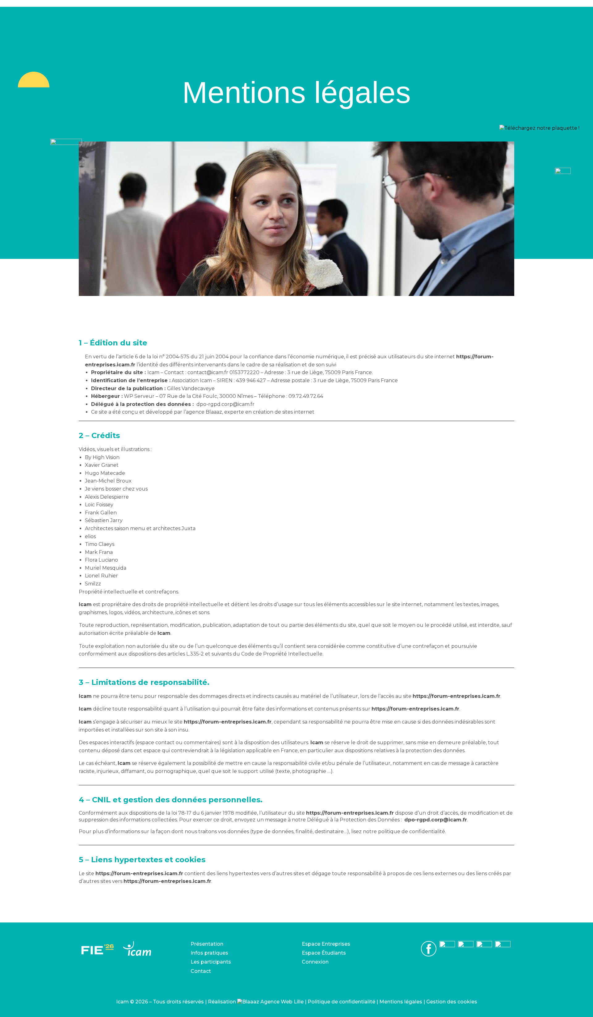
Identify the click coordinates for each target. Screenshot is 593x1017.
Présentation (207, 944)
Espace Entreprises (326, 944)
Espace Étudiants (324, 953)
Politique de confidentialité (341, 1002)
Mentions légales (400, 1002)
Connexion (315, 962)
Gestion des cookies (451, 1002)
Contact (201, 971)
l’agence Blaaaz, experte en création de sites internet (248, 412)
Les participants (211, 962)
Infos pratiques (209, 953)
